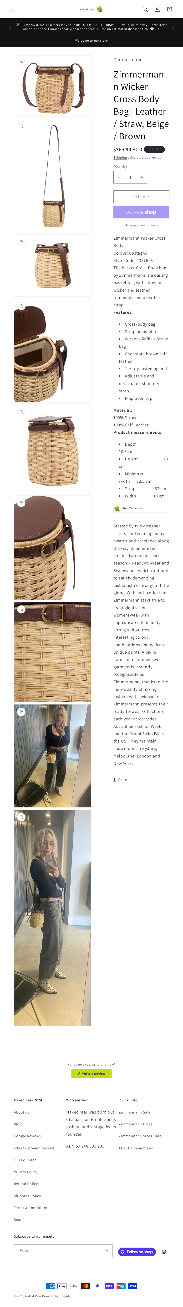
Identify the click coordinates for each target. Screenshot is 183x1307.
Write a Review (96, 1074)
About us (22, 1112)
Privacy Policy (26, 1171)
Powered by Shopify (56, 1296)
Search (20, 1219)
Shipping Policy (27, 1195)
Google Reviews (27, 1135)
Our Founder (25, 1159)
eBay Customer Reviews (34, 1148)
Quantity (120, 166)
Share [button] (123, 779)
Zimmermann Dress (135, 1124)
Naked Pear (33, 1296)
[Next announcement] (173, 27)
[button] (11, 9)
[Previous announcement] (10, 27)
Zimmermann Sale (134, 1112)
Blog (18, 1124)
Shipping (120, 157)
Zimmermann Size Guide (140, 1135)
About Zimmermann (136, 1148)
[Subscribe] (106, 1250)
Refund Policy (26, 1183)
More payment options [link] (141, 225)
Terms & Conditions (31, 1207)
